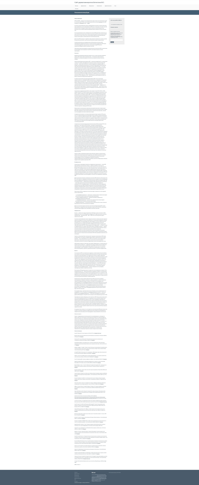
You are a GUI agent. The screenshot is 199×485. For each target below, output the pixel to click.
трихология (98, 481)
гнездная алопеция (94, 476)
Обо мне (76, 5)
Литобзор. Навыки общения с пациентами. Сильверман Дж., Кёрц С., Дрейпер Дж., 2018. (116, 36)
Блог (115, 5)
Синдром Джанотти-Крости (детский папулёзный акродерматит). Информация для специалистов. (116, 33)
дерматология (101, 476)
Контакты (76, 8)
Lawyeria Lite (77, 482)
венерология (98, 474)
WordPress (87, 482)
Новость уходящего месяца (115, 31)
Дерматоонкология (108, 5)
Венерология (91, 5)
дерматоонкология (97, 477)
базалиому (82, 23)
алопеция (93, 474)
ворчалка (103, 474)
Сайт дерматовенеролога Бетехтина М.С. (89, 2)
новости (94, 481)
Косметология (99, 5)
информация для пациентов (99, 479)
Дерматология (83, 5)
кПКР (89, 23)
